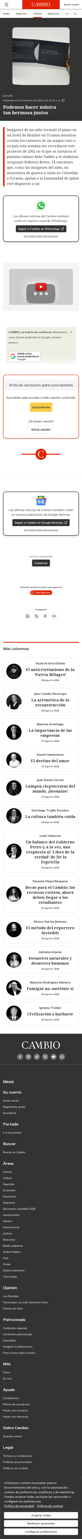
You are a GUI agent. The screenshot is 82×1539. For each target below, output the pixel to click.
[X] (45, 1057)
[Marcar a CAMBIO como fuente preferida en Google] (41, 356)
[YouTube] (54, 1057)
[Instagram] (28, 1057)
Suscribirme (41, 407)
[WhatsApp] (62, 1057)
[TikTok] (37, 1057)
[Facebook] (20, 1057)
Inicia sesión (41, 429)
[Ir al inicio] (41, 4)
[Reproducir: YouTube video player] (41, 287)
